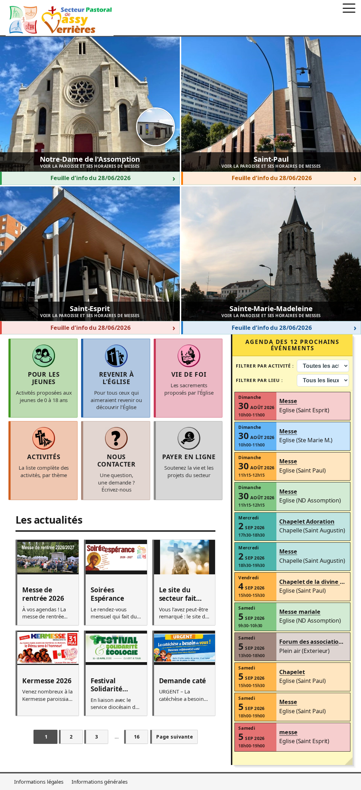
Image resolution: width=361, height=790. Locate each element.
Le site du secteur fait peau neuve (178, 594)
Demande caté (182, 681)
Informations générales (100, 781)
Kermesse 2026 (47, 681)
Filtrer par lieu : (259, 380)
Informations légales (38, 781)
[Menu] (349, 8)
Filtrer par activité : (265, 366)
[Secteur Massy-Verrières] (60, 20)
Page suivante (174, 736)
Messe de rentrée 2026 (43, 594)
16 (137, 736)
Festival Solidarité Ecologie (106, 685)
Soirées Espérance (107, 594)
